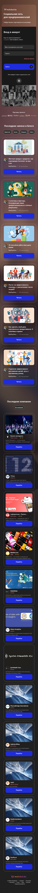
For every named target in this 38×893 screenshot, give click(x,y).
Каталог (28, 882)
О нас (18, 882)
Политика (28, 880)
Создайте (6, 39)
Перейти (19, 447)
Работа (32, 132)
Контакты (12, 882)
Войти (8, 67)
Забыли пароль (29, 58)
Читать (19, 171)
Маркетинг (7, 132)
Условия (21, 880)
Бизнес (16, 132)
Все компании (19, 407)
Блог (23, 882)
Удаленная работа (20, 884)
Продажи (23, 132)
